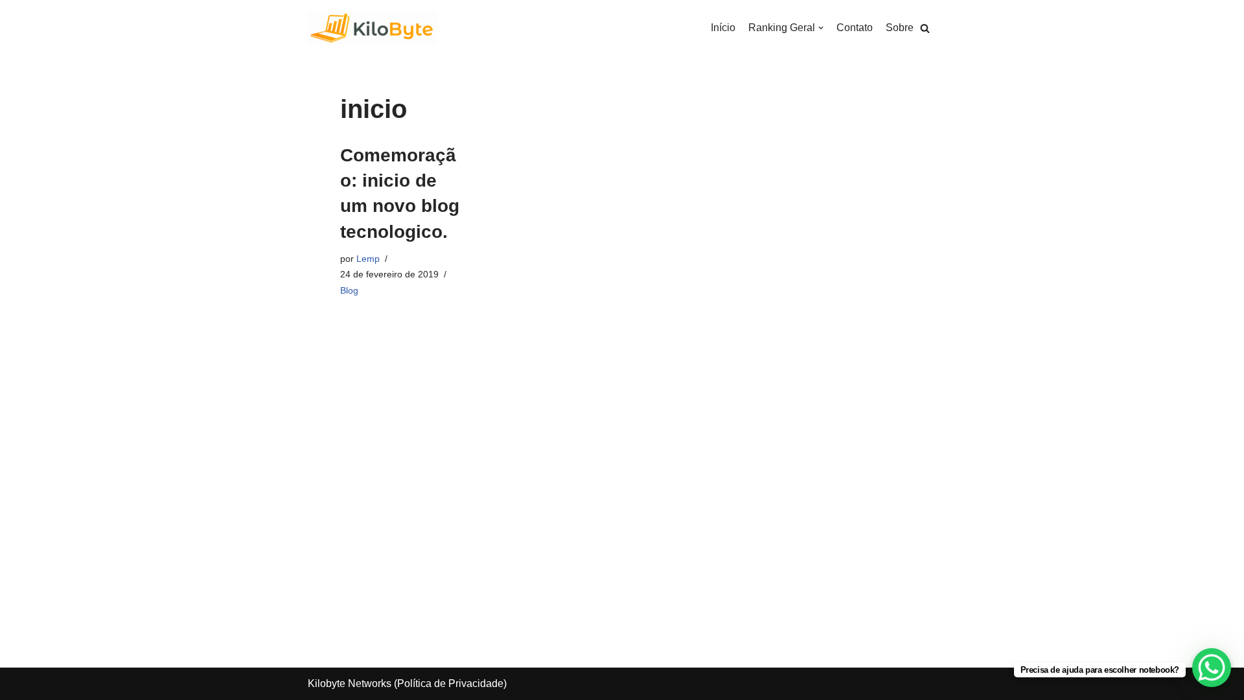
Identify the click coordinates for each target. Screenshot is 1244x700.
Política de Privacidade (450, 683)
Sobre (900, 27)
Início (723, 27)
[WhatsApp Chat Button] (1211, 667)
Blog (349, 290)
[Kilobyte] (372, 28)
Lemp (368, 258)
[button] (925, 28)
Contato (854, 27)
